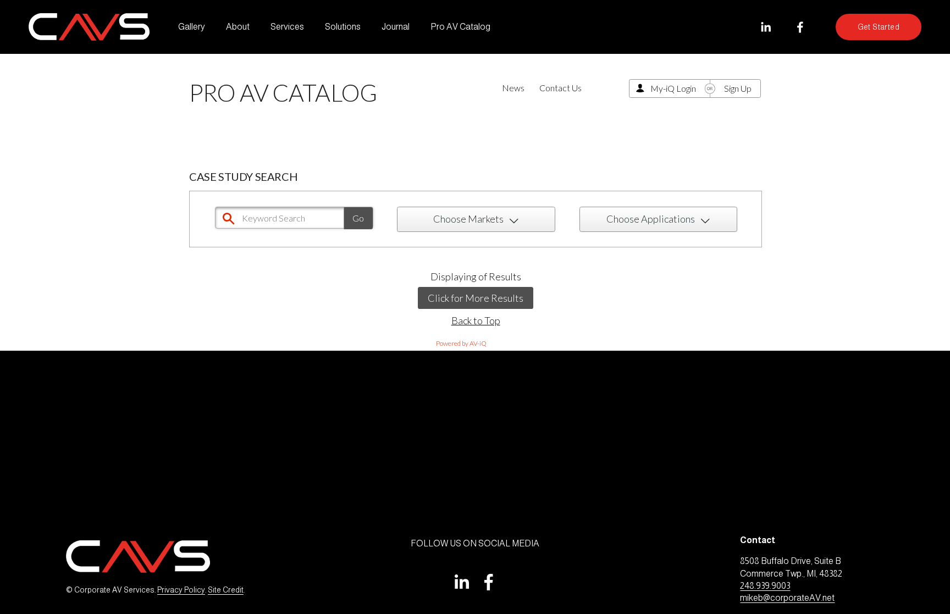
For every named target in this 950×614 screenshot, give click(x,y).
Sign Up (738, 88)
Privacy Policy (181, 589)
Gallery (191, 26)
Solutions (343, 26)
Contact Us (560, 87)
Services (287, 26)
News (513, 87)
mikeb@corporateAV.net (787, 597)
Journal (396, 26)
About (238, 26)
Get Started (879, 27)
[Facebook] (800, 27)
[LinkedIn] (765, 27)
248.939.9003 (765, 585)
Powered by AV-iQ (461, 343)
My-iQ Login (673, 88)
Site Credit (226, 589)
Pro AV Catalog (460, 26)
